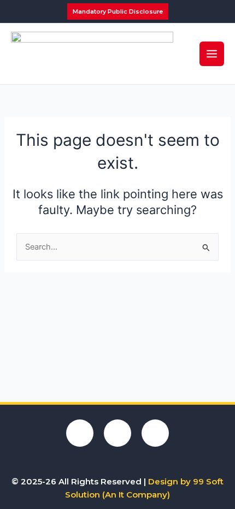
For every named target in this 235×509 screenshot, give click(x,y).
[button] (117, 11)
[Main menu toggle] (211, 54)
